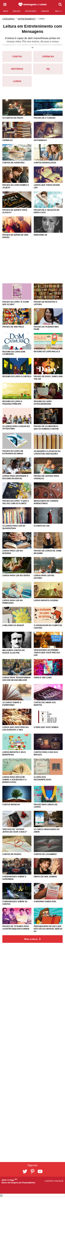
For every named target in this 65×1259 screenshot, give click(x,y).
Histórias (17, 69)
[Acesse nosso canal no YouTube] (40, 1171)
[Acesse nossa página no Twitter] (25, 1171)
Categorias (8, 19)
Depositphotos (28, 1183)
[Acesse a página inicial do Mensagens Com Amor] (32, 4)
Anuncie (59, 1181)
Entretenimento (26, 19)
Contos (17, 56)
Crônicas (48, 56)
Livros (17, 81)
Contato (49, 1181)
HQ (48, 69)
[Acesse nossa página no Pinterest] (32, 1171)
